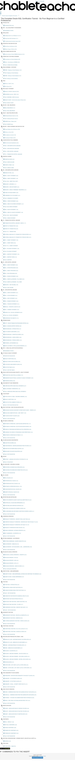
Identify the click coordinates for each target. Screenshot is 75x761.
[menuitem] (0, 14)
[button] (0, 12)
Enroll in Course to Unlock (37, 757)
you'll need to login (42, 756)
